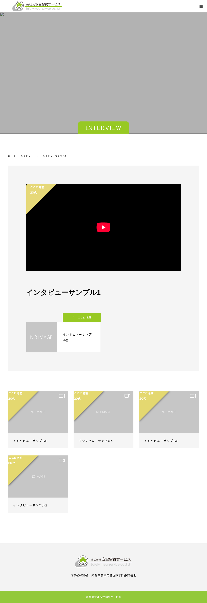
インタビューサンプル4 (95, 440)
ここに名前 (84, 317)
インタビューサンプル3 (30, 440)
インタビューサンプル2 (30, 505)
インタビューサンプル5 (161, 440)
